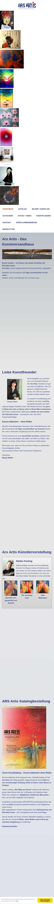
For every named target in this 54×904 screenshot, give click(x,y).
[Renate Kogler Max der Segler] (7, 29)
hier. (17, 901)
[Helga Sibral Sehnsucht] (7, 185)
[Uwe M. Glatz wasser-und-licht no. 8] (6, 146)
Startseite (8, 209)
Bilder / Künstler (40, 209)
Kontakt (7, 222)
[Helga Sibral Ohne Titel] (10, 48)
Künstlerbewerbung (26, 222)
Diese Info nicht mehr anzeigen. (45, 900)
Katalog (22, 209)
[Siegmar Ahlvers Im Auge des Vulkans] (9, 204)
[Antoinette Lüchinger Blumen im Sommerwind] (9, 126)
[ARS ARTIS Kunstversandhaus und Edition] (27, 9)
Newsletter (9, 229)
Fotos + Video (24, 216)
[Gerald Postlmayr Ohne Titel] (6, 165)
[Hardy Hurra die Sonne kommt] (6, 107)
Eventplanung (43, 216)
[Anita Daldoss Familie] (12, 68)
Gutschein (8, 216)
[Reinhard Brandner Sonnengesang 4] (7, 87)
